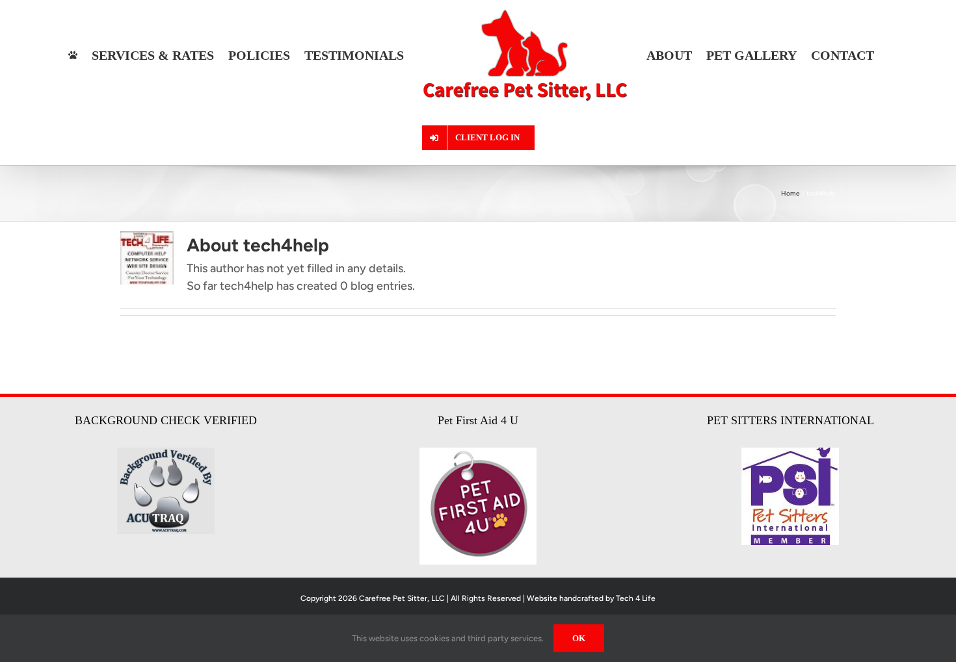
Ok (578, 638)
